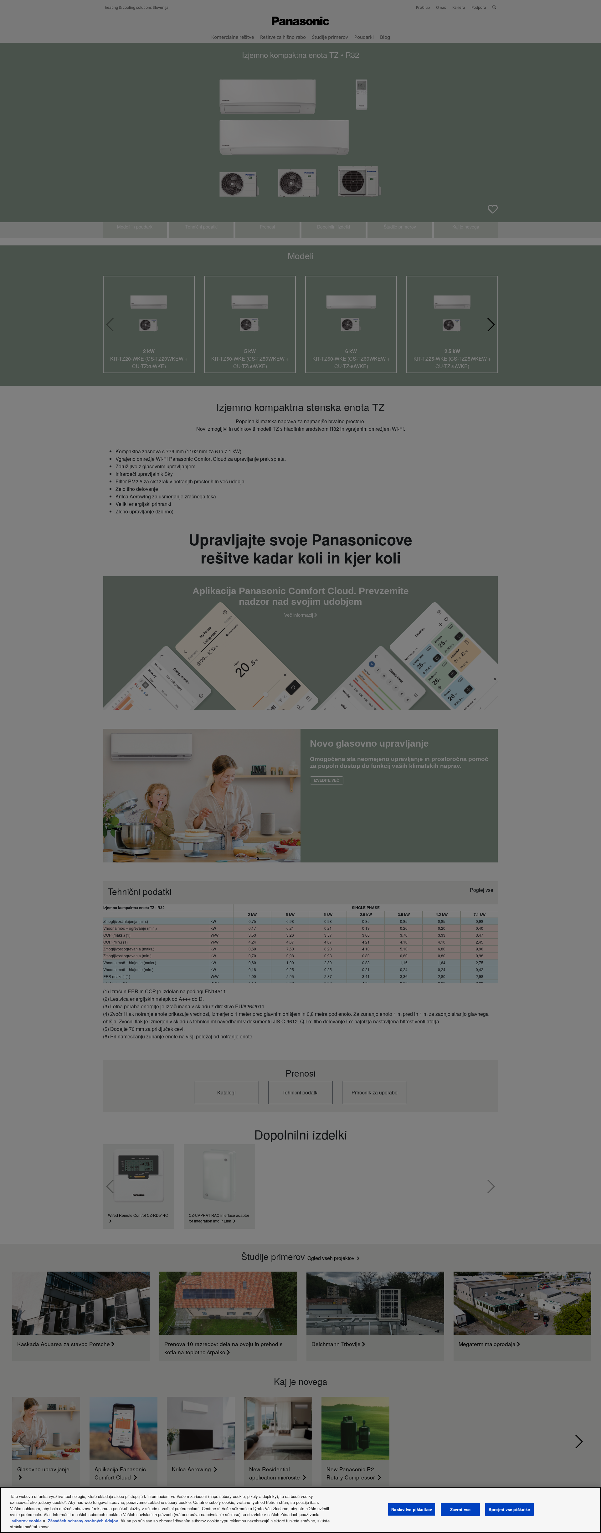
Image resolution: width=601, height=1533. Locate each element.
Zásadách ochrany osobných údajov (83, 1521)
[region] (300, 1510)
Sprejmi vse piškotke (509, 1509)
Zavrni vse (460, 1509)
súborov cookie (27, 1521)
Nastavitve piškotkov (411, 1509)
